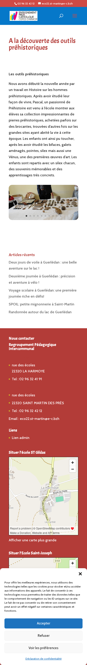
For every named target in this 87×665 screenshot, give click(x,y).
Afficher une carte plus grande (32, 540)
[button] (80, 574)
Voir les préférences (43, 648)
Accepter (43, 623)
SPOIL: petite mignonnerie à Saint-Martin (41, 304)
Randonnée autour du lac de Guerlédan (40, 312)
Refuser (44, 636)
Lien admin (20, 438)
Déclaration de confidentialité (43, 658)
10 (60, 216)
